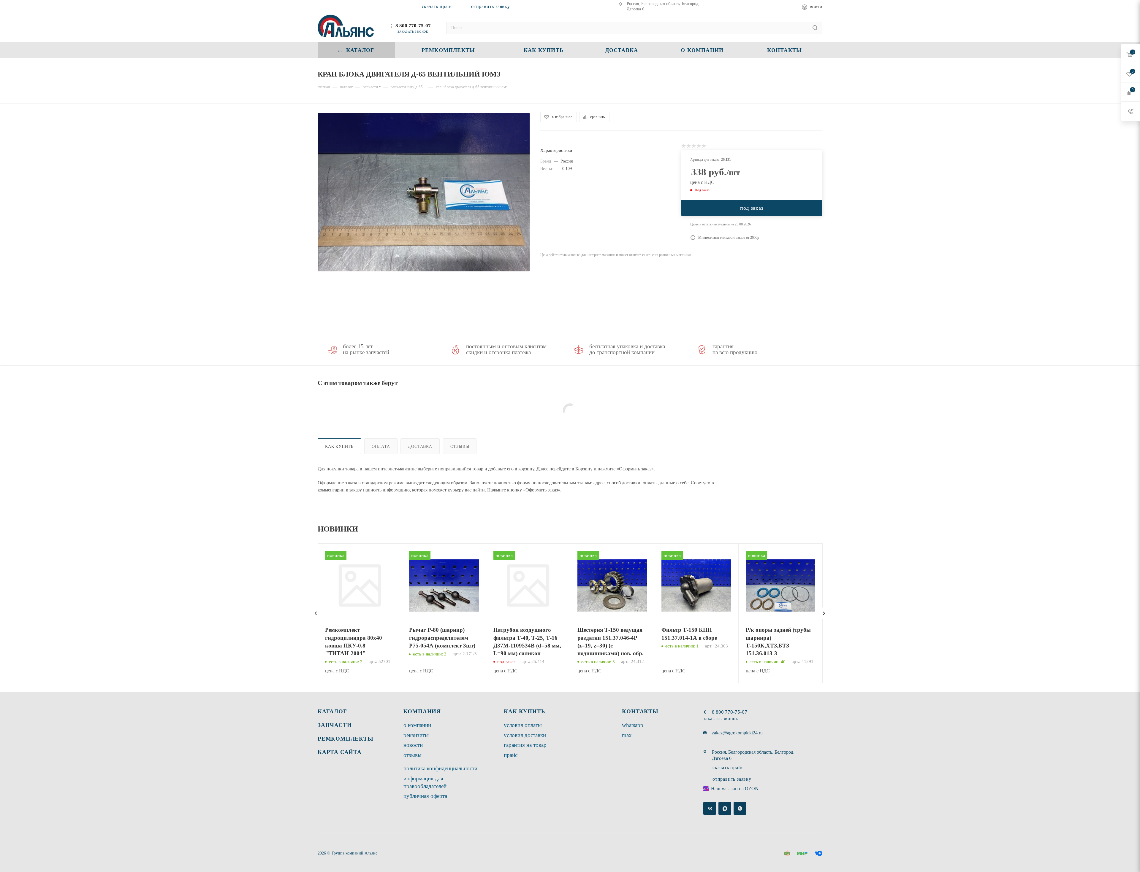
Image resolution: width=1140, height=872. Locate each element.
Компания (422, 711)
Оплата (381, 446)
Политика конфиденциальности (440, 768)
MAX (627, 735)
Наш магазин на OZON (735, 788)
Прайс (510, 755)
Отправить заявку (490, 6)
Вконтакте (709, 808)
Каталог (332, 711)
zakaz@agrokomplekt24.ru (737, 732)
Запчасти (335, 725)
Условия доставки (525, 735)
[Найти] (815, 28)
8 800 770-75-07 (413, 25)
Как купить (339, 446)
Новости (413, 745)
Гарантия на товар (525, 745)
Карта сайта (340, 752)
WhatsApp (632, 725)
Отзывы (459, 446)
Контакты (640, 711)
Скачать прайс (437, 6)
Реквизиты (416, 735)
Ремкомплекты (345, 739)
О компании (417, 725)
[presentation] (316, 613)
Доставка (420, 446)
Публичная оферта (425, 796)
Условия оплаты (523, 725)
